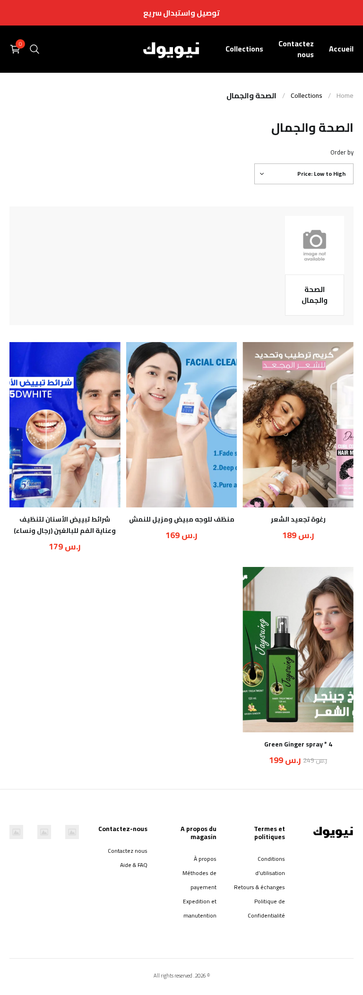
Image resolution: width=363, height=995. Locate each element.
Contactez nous (296, 48)
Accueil (341, 49)
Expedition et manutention (199, 908)
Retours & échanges (259, 887)
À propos (205, 858)
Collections (244, 49)
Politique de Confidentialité (266, 908)
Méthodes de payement (199, 879)
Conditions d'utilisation (270, 865)
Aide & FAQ (133, 864)
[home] (171, 49)
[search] (34, 49)
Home (345, 96)
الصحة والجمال (251, 95)
